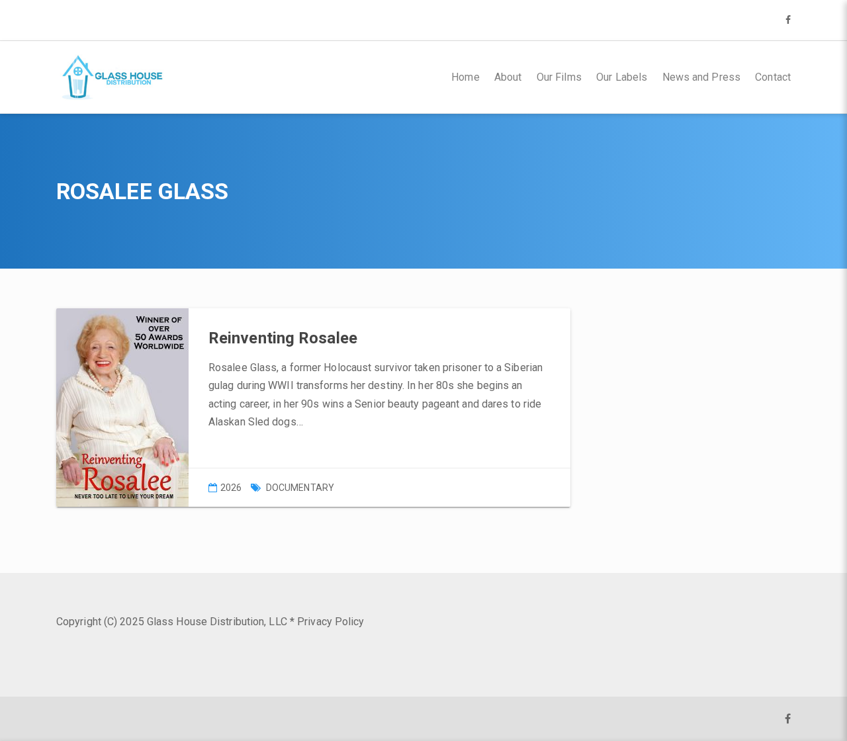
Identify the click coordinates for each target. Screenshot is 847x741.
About (508, 77)
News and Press (701, 77)
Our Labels (621, 77)
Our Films (559, 77)
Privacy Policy (330, 621)
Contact (773, 77)
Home (465, 77)
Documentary (300, 487)
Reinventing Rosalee (282, 338)
